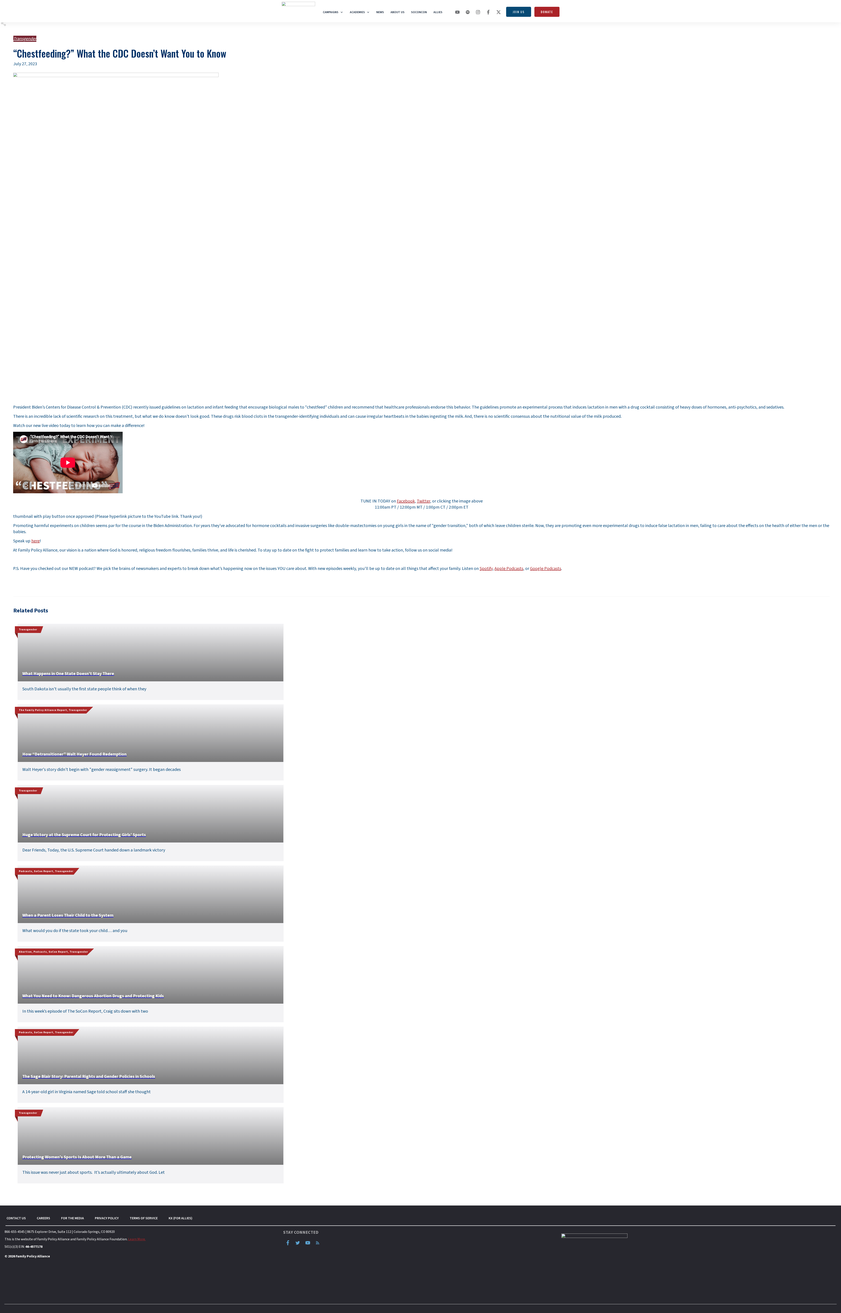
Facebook (406, 501)
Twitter (423, 501)
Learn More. (137, 1239)
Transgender (24, 39)
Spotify (486, 569)
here (35, 541)
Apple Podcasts (509, 569)
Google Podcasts (545, 569)
